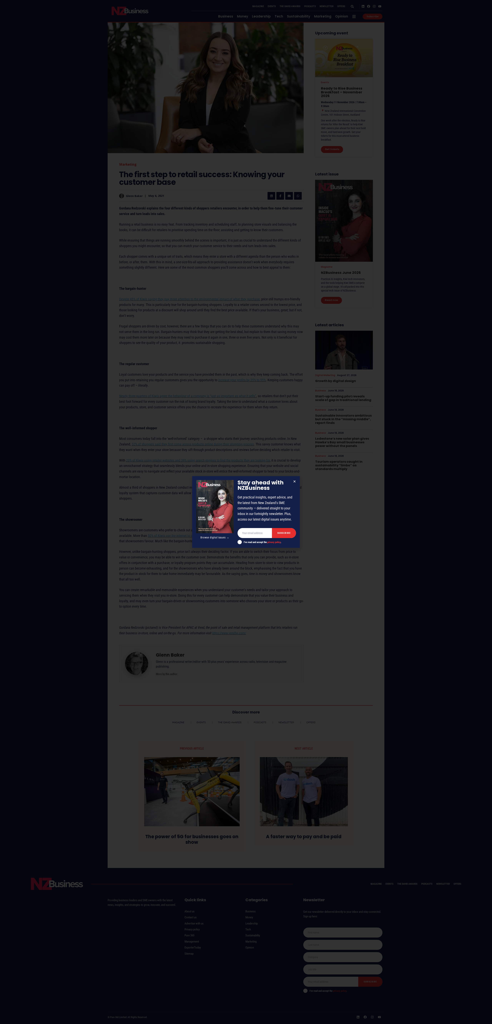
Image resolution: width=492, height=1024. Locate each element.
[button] (294, 481)
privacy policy (274, 542)
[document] (246, 512)
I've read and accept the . (262, 542)
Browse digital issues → (214, 537)
